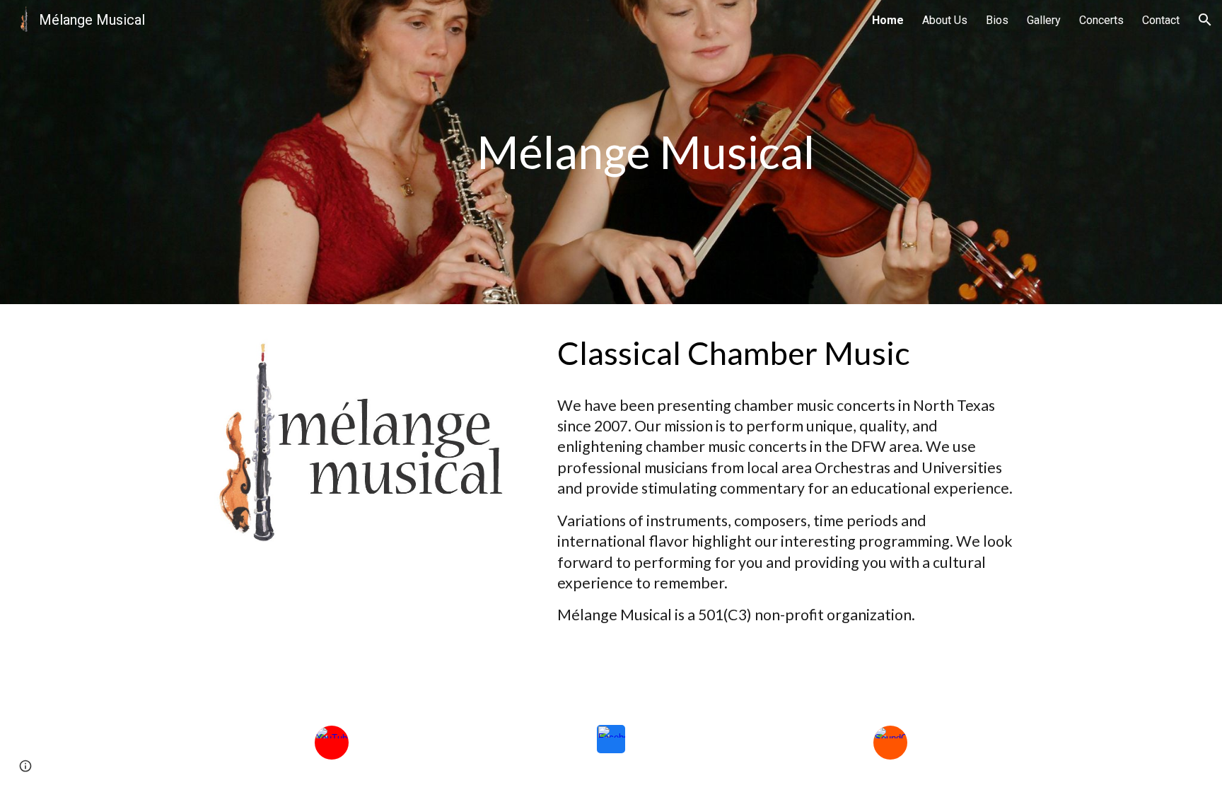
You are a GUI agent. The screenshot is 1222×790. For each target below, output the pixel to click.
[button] (1205, 20)
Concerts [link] (1101, 20)
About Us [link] (944, 20)
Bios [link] (997, 20)
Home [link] (888, 20)
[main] (645, 152)
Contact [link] (1161, 20)
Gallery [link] (1044, 20)
